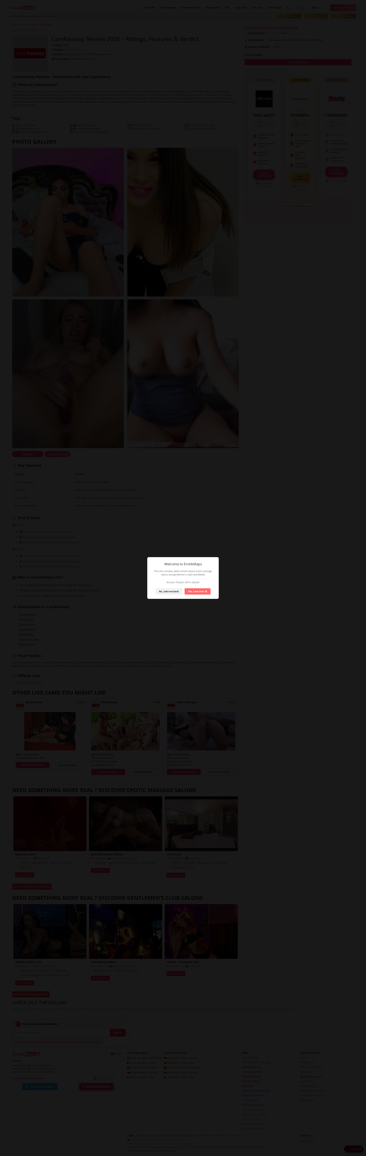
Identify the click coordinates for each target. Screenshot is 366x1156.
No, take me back (169, 591)
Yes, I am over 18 (197, 591)
